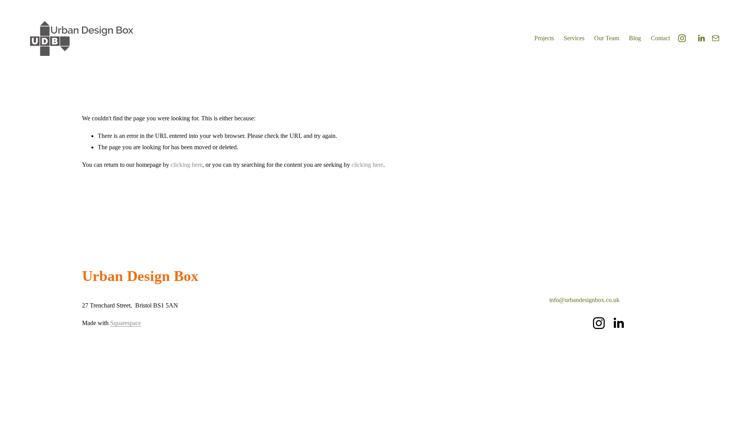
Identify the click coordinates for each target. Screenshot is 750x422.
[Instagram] (682, 38)
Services (574, 38)
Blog (635, 38)
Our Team (606, 38)
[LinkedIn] (701, 38)
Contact (660, 38)
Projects (544, 38)
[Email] (715, 38)
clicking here (186, 164)
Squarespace (125, 323)
